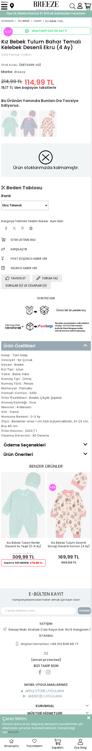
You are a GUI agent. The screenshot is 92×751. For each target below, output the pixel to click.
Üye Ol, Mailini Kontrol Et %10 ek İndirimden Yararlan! (46, 13)
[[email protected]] (46, 653)
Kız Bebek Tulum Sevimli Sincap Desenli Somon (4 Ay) (69, 544)
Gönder (84, 610)
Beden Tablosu (23, 187)
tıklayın (13, 732)
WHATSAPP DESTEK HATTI (49, 31)
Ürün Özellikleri (19, 346)
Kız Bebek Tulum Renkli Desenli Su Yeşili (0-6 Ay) (23, 544)
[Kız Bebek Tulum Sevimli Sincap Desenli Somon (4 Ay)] (48, 123)
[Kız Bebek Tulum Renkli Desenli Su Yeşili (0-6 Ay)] (10, 123)
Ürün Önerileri (18, 454)
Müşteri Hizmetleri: (50, 644)
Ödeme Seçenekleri (25, 445)
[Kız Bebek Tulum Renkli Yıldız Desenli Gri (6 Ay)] (29, 123)
